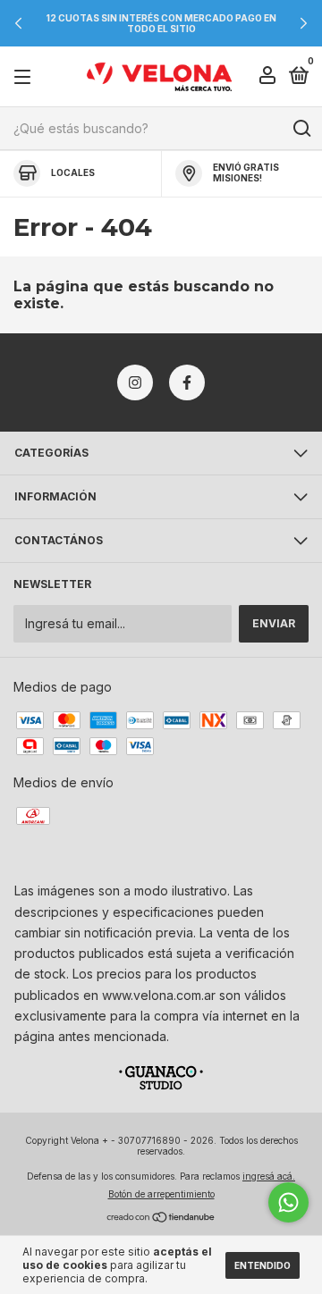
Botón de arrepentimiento (161, 1194)
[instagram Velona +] (135, 382)
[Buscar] (301, 129)
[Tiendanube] (161, 1218)
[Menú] (25, 77)
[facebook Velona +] (187, 382)
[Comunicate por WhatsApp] (288, 1202)
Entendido (262, 1265)
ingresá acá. (268, 1176)
